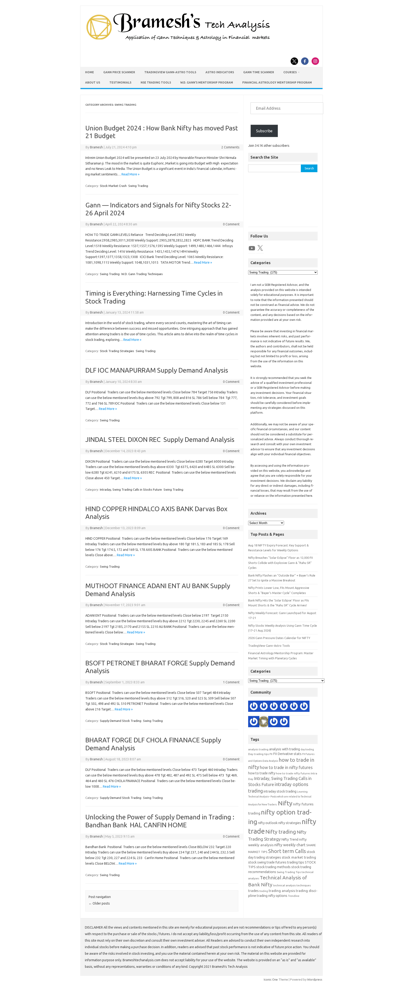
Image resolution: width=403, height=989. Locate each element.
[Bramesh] (263, 722)
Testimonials (120, 82)
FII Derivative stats (287, 754)
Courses (290, 72)
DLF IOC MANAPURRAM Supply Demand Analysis (156, 370)
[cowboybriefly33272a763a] (283, 722)
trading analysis (282, 891)
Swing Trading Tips (289, 872)
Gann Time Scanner (258, 72)
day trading (307, 749)
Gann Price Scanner (119, 72)
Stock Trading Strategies (117, 351)
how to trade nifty (261, 773)
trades (253, 891)
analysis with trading (284, 749)
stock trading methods (273, 867)
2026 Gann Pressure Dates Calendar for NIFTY (279, 638)
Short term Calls (287, 851)
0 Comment (231, 224)
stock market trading (299, 857)
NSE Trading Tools (156, 82)
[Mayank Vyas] (283, 707)
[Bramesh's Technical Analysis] (178, 41)
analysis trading (258, 749)
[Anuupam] (273, 707)
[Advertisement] (283, 202)
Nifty (285, 803)
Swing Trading (138, 185)
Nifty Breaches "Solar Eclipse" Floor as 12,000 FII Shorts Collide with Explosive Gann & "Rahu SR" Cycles (280, 562)
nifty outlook (268, 823)
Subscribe (264, 131)
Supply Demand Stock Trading (120, 720)
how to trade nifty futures (293, 773)
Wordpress (314, 979)
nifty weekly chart (290, 844)
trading (263, 891)
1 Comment (231, 682)
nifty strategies (289, 823)
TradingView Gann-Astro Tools (170, 72)
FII (271, 753)
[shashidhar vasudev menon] (273, 722)
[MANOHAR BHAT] (303, 707)
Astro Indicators (219, 72)
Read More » (130, 174)
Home (89, 72)
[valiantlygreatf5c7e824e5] (253, 722)
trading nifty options (272, 896)
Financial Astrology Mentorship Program (277, 82)
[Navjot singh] (263, 707)
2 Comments (230, 147)
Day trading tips (258, 753)
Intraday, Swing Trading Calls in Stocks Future (131, 489)
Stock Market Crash (113, 185)
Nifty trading (280, 832)
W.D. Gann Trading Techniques (142, 274)
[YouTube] (252, 248)
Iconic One (271, 979)
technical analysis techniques (292, 885)
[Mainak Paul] (293, 707)
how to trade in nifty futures (286, 767)
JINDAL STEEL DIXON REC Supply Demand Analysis (159, 439)
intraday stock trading (280, 791)
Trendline (293, 896)
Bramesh (96, 147)
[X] (260, 248)
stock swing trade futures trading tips (276, 862)
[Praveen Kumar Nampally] (253, 707)
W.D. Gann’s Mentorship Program (206, 82)
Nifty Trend (289, 839)
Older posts (99, 903)
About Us (92, 82)
